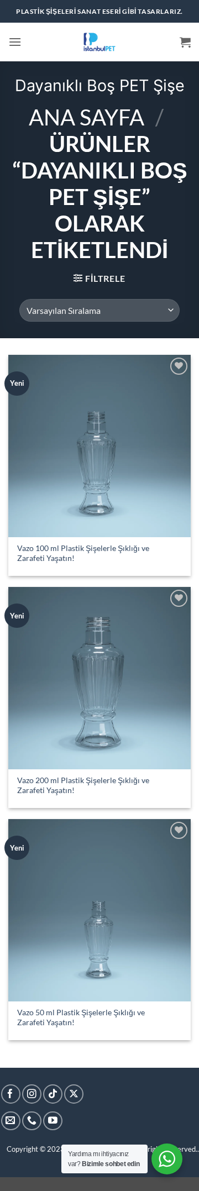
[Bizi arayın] (31, 1121)
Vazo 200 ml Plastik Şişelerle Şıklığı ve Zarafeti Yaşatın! (83, 785)
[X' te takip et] (73, 1094)
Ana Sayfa (86, 117)
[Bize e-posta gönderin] (10, 1121)
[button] (15, 41)
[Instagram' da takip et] (31, 1094)
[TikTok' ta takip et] (52, 1094)
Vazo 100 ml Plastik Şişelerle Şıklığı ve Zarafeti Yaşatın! (83, 553)
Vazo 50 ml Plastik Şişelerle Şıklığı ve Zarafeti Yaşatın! (81, 1017)
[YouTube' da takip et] (52, 1121)
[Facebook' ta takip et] (10, 1094)
